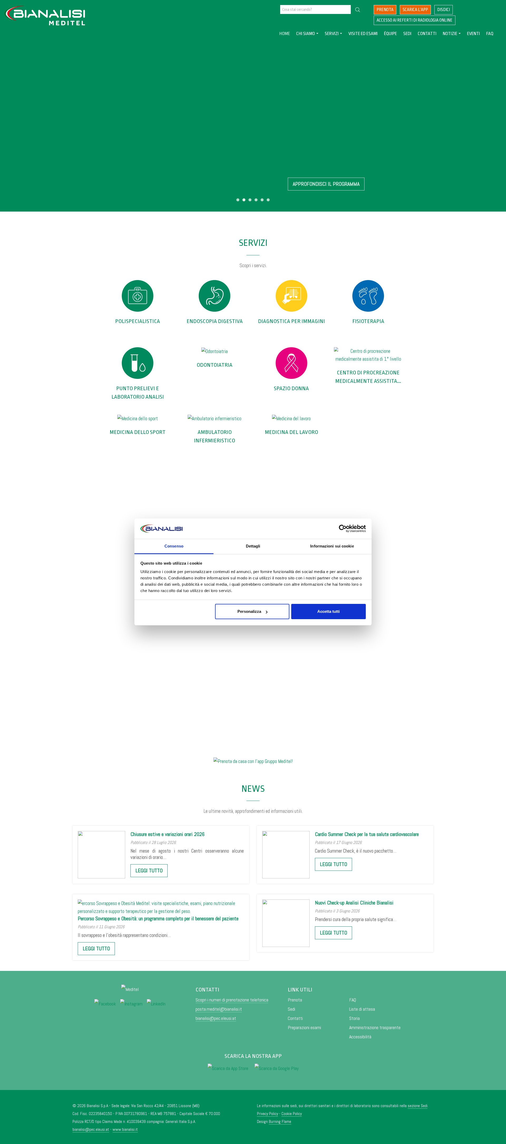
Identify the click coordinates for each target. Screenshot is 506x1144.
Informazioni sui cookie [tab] (332, 546)
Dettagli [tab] (253, 546)
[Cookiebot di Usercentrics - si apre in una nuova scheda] (343, 529)
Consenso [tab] (173, 546)
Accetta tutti (328, 611)
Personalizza (249, 611)
